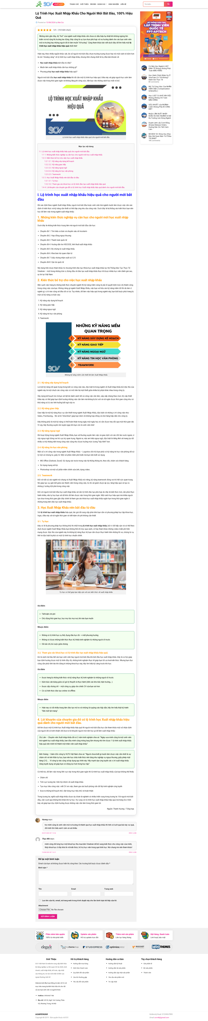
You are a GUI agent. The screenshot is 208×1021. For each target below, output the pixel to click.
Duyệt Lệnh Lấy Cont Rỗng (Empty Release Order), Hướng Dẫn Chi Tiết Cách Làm (159, 126)
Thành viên (147, 973)
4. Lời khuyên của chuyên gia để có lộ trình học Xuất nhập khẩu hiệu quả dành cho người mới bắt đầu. (83, 187)
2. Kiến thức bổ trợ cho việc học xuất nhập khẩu (62, 158)
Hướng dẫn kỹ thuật (115, 963)
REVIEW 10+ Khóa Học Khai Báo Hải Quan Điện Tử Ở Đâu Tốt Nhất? (160, 136)
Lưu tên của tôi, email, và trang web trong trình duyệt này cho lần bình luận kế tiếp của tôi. (79, 901)
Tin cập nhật (112, 982)
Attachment (43, 906)
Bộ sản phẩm (148, 968)
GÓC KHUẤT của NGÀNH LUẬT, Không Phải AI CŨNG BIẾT (159, 107)
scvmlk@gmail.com (161, 1017)
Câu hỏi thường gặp (80, 977)
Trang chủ (74, 4)
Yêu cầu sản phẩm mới (116, 977)
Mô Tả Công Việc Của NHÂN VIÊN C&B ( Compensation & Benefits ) (160, 88)
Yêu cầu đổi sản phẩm (80, 982)
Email (73, 889)
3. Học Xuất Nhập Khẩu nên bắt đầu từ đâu (60, 178)
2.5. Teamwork (52, 174)
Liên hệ (123, 4)
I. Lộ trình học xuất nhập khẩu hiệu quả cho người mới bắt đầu (64, 151)
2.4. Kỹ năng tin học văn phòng (58, 171)
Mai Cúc (61, 22)
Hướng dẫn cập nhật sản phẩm (119, 973)
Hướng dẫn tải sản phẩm (117, 968)
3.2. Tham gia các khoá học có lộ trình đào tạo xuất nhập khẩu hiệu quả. (75, 184)
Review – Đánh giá (97, 4)
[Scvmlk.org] (50, 4)
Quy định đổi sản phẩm (81, 973)
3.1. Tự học (51, 181)
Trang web (108, 889)
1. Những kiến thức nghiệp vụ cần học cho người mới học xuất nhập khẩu (72, 155)
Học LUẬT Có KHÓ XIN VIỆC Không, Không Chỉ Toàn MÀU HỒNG (160, 98)
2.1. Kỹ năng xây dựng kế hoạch (59, 161)
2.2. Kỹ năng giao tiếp (55, 164)
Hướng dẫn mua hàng (80, 963)
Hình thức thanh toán (80, 968)
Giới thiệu (84, 4)
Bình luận (132, 833)
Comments (154, 82)
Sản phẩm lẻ (147, 963)
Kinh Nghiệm (114, 4)
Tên (40, 889)
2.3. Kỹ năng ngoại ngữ (55, 168)
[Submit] (168, 4)
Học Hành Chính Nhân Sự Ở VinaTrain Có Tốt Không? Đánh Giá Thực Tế (159, 77)
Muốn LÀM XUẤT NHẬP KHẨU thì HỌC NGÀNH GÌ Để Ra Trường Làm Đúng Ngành (160, 116)
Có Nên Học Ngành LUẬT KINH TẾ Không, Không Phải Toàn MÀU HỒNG (160, 68)
